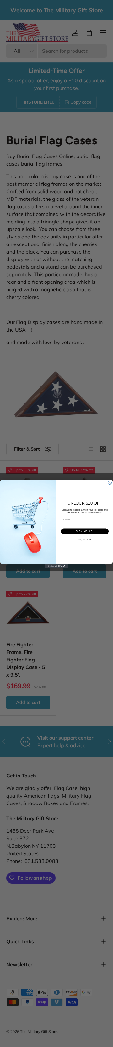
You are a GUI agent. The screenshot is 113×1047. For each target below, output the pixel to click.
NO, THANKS (85, 540)
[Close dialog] (109, 482)
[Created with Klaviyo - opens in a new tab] (56, 565)
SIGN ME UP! (85, 531)
